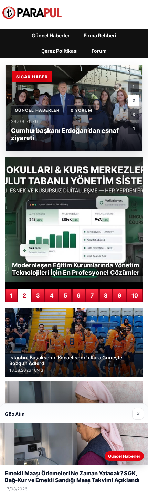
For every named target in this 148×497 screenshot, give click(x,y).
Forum (99, 51)
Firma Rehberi (100, 35)
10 (134, 295)
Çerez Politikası (59, 51)
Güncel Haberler (51, 35)
